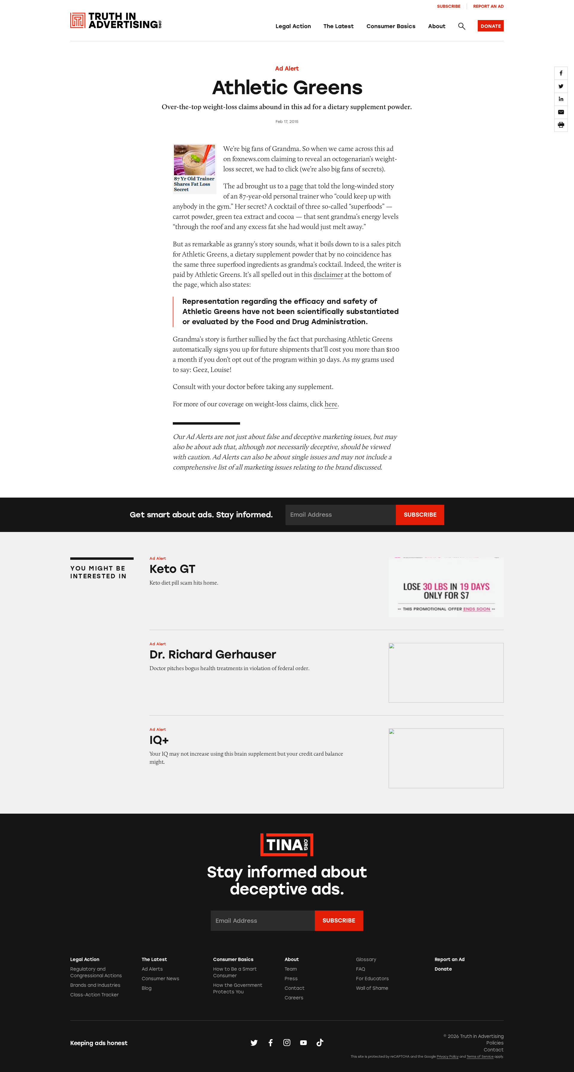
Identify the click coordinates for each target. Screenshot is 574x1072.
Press (291, 978)
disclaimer (328, 274)
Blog (147, 988)
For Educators (372, 978)
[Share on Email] (561, 112)
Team (291, 969)
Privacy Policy (448, 1057)
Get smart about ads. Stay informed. (201, 514)
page (296, 186)
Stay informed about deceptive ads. (287, 881)
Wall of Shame (372, 988)
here (331, 403)
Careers (294, 998)
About (436, 26)
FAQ (360, 969)
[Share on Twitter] (561, 86)
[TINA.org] (286, 844)
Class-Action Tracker (94, 995)
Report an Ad (488, 6)
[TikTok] (320, 1043)
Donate (443, 969)
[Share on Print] (561, 125)
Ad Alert (287, 68)
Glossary (366, 959)
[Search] (461, 27)
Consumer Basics (391, 26)
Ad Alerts (152, 969)
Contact (295, 988)
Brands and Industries (95, 985)
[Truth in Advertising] (115, 20)
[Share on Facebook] (561, 73)
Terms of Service (480, 1057)
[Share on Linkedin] (561, 99)
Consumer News (160, 978)
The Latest (338, 26)
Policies (495, 1043)
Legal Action (293, 26)
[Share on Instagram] (287, 1043)
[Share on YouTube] (303, 1043)
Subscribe (448, 6)
